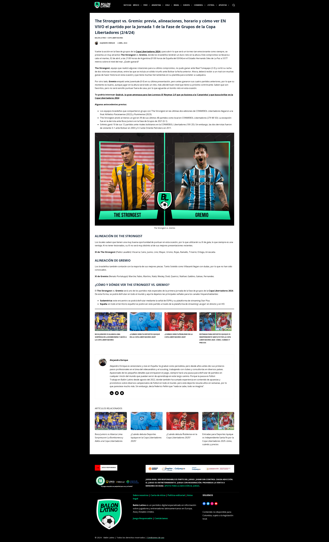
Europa (186, 5)
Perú (145, 5)
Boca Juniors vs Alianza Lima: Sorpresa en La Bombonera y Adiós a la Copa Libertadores (111, 337)
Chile (167, 5)
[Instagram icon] (122, 393)
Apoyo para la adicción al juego (181, 485)
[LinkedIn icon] (112, 393)
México (136, 5)
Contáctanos (161, 518)
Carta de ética (158, 495)
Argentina (156, 5)
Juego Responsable (142, 518)
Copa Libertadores (115, 38)
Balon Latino (100, 38)
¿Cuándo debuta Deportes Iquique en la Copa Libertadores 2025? (146, 437)
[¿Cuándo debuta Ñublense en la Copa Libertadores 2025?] (182, 421)
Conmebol (198, 5)
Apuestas (223, 5)
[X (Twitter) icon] (117, 393)
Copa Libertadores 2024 (148, 51)
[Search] (233, 5)
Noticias (127, 5)
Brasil (176, 5)
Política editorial (176, 495)
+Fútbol (210, 5)
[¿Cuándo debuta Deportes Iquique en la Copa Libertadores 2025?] (147, 421)
